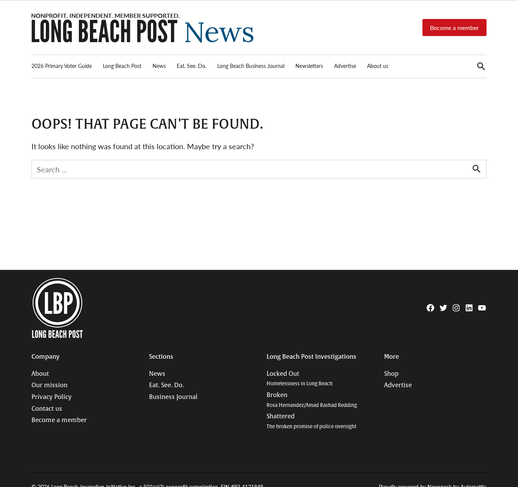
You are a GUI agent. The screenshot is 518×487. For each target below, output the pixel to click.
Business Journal (173, 397)
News (159, 65)
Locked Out (300, 378)
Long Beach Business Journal (250, 65)
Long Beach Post (122, 65)
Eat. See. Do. (191, 65)
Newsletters (309, 65)
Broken (312, 399)
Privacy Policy (51, 397)
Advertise (345, 65)
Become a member (454, 27)
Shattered (311, 421)
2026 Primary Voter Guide (61, 65)
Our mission (49, 385)
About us (377, 65)
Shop (391, 374)
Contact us (46, 409)
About (40, 374)
